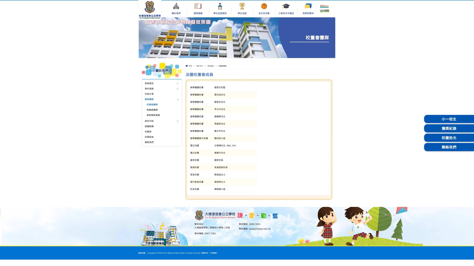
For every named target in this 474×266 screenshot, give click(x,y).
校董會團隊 (152, 104)
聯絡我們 (149, 142)
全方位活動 (264, 13)
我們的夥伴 (308, 13)
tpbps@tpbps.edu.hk (259, 229)
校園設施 (149, 137)
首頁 (190, 66)
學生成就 (242, 13)
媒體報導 (149, 126)
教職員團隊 (152, 110)
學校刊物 (149, 121)
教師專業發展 (153, 115)
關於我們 (176, 13)
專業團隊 (210, 66)
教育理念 (149, 83)
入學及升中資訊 (286, 13)
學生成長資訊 (220, 13)
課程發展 (198, 13)
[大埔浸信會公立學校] (149, 10)
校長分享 (149, 94)
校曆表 (148, 132)
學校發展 (149, 89)
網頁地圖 (141, 253)
